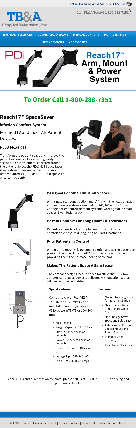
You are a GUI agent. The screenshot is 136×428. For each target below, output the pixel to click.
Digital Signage (115, 34)
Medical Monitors (86, 34)
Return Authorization (111, 423)
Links (116, 3)
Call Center (98, 3)
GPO (108, 3)
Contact (85, 3)
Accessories (78, 42)
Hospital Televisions (18, 34)
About (75, 3)
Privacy (63, 423)
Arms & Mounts (53, 42)
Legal (53, 423)
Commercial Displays (53, 34)
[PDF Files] (129, 3)
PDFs (124, 3)
